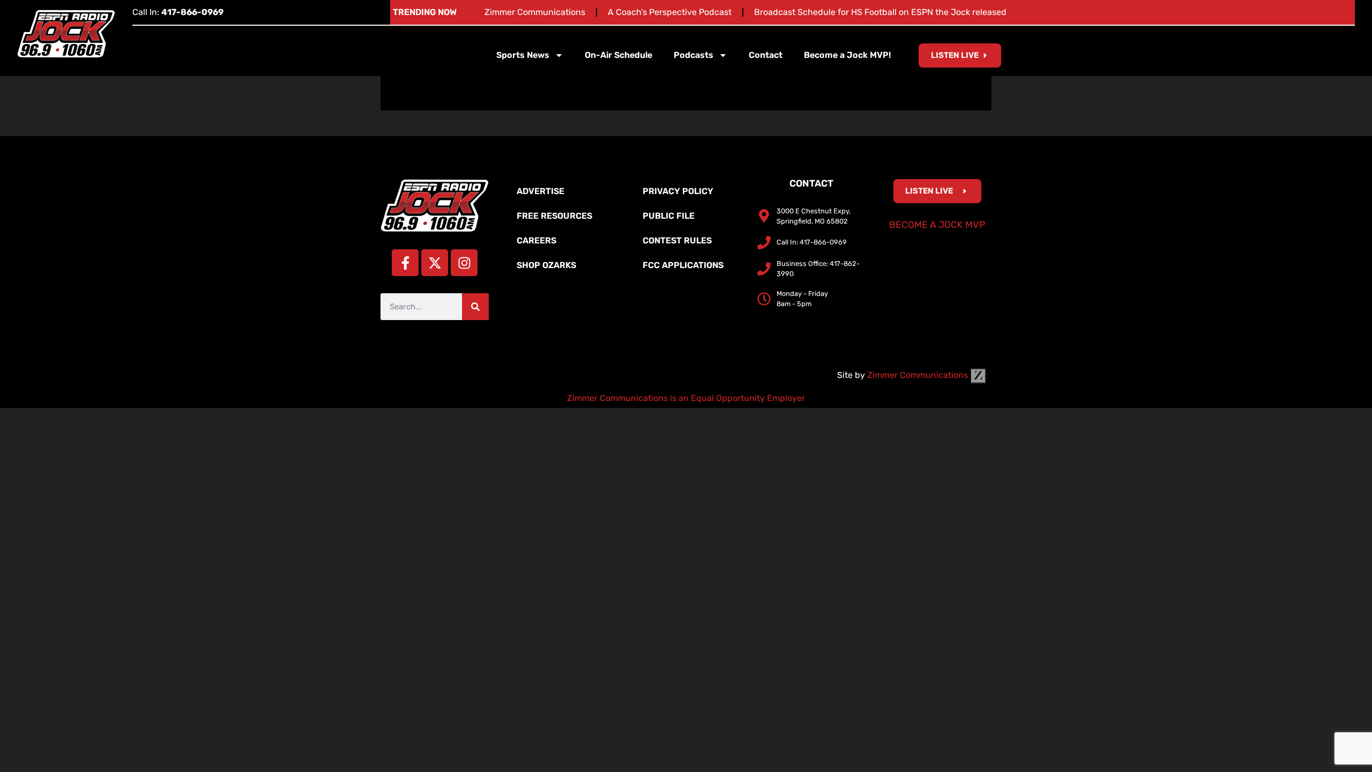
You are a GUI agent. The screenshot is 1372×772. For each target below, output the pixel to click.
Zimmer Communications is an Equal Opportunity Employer (686, 398)
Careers (536, 240)
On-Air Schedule (618, 55)
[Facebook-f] (405, 262)
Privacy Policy (678, 191)
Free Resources (554, 216)
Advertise (540, 191)
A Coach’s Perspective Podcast (670, 12)
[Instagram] (464, 262)
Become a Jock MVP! (847, 55)
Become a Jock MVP (937, 224)
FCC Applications (683, 265)
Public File (669, 216)
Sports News (522, 55)
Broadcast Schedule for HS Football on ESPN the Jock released (880, 12)
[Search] (475, 306)
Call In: (177, 12)
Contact (765, 55)
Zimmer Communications (534, 12)
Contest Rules (677, 240)
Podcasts (693, 55)
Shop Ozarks (546, 265)
